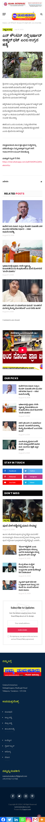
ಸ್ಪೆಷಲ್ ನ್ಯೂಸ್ (9, 746)
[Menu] (4, 14)
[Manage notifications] (39, 816)
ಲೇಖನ (7, 757)
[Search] (41, 14)
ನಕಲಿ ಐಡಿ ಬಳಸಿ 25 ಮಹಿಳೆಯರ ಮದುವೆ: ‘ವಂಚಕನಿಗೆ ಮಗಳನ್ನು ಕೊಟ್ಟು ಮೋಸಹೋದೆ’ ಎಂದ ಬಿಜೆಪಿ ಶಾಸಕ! (22, 306)
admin (5, 181)
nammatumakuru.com (22, 807)
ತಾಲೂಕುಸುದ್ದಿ (9, 729)
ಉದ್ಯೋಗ (8, 740)
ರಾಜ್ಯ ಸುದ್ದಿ (6, 521)
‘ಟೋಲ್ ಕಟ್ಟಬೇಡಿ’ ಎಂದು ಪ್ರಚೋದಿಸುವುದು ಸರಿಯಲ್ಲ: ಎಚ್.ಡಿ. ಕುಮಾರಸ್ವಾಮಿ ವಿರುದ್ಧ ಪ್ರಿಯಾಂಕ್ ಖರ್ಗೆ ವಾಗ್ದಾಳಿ (29, 550)
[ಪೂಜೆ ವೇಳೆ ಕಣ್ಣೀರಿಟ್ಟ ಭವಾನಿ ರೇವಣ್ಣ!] (22, 510)
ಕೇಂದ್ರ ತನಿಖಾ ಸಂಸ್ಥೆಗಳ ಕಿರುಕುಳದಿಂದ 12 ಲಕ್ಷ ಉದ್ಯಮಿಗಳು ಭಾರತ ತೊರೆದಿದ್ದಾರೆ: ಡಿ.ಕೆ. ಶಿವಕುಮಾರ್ (30, 568)
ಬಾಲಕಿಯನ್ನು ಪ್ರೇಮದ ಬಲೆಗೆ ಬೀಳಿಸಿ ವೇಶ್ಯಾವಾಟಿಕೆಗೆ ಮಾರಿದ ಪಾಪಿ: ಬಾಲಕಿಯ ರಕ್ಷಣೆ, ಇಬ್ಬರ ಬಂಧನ (29, 445)
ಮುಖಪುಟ (8, 712)
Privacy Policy (21, 639)
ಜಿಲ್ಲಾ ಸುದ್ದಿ (8, 723)
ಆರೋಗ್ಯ (8, 751)
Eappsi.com (26, 809)
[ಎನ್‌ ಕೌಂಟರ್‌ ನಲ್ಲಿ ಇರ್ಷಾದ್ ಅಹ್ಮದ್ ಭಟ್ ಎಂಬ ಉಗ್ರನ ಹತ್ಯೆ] (22, 65)
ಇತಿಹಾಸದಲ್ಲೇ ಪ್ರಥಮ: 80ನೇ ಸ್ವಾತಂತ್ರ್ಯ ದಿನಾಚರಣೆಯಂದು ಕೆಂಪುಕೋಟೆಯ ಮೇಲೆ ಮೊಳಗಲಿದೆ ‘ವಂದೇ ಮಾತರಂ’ (22, 269)
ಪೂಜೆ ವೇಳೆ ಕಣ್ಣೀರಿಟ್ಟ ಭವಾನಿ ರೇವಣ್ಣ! (20, 525)
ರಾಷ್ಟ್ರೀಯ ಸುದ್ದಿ (8, 30)
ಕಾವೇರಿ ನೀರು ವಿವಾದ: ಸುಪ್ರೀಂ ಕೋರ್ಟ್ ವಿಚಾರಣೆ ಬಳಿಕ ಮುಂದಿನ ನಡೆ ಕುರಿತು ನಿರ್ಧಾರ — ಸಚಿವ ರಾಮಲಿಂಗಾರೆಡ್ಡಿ (22, 229)
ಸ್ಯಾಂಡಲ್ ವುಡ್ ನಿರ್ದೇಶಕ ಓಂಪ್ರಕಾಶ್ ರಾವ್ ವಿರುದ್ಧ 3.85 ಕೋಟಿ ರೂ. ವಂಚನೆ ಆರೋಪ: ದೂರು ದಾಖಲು (29, 586)
